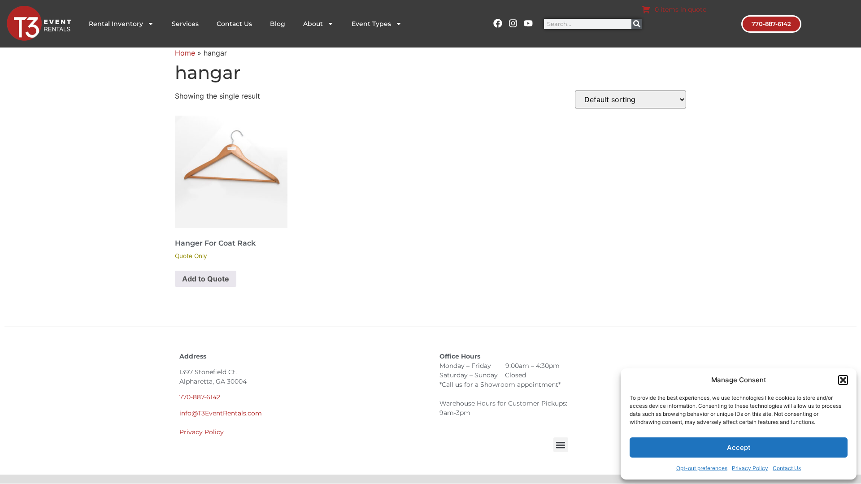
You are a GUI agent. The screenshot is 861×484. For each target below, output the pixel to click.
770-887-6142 (199, 397)
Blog (277, 24)
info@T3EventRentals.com (220, 413)
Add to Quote (205, 278)
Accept (739, 447)
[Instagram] (513, 23)
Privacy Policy (750, 468)
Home (185, 52)
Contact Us (787, 468)
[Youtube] (528, 23)
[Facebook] (497, 23)
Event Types (371, 24)
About (313, 24)
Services (185, 24)
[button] (843, 380)
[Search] (636, 24)
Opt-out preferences (701, 468)
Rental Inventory (116, 24)
